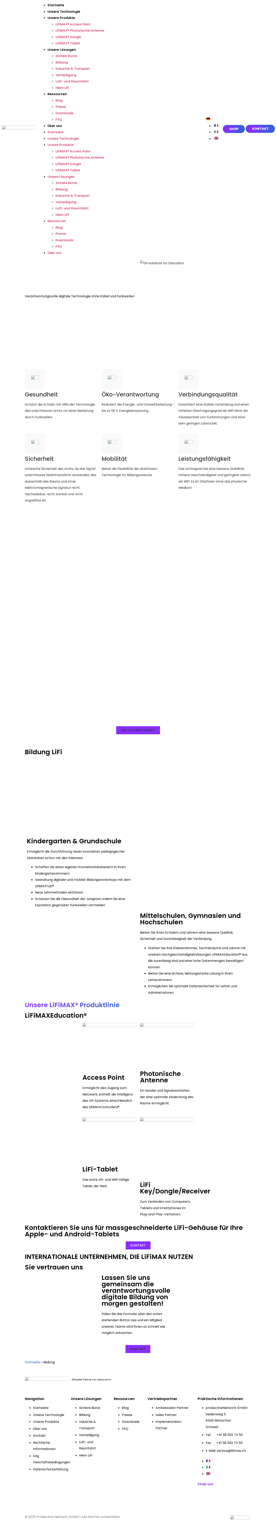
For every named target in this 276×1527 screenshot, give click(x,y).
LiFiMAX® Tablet (68, 43)
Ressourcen (57, 94)
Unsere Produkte (61, 18)
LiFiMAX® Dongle (68, 37)
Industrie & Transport (73, 68)
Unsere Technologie (63, 11)
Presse (61, 106)
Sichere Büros (66, 56)
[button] (138, 730)
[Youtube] (218, 1497)
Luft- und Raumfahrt (72, 81)
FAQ (59, 119)
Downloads (65, 113)
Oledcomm (104, 1379)
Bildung (62, 62)
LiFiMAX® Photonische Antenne (80, 30)
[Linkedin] (203, 1497)
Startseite (55, 5)
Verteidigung (66, 75)
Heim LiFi (62, 87)
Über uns (54, 126)
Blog (59, 100)
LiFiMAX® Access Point (73, 24)
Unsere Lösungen (61, 49)
